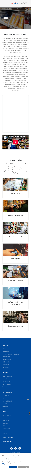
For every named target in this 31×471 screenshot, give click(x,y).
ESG (3, 426)
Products (5, 372)
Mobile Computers (7, 376)
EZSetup (4, 403)
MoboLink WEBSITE (15, 452)
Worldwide (5, 420)
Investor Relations (7, 437)
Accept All (12, 467)
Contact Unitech (6, 441)
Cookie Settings (23, 467)
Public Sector (6, 367)
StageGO (5, 406)
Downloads (5, 396)
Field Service (6, 362)
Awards (4, 418)
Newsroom (5, 423)
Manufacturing (6, 359)
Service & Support (7, 392)
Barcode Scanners (7, 379)
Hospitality (5, 351)
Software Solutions (8, 387)
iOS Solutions (6, 381)
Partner (4, 434)
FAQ (3, 398)
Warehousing (6, 357)
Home (4, 9)
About (4, 411)
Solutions (11, 9)
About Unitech (6, 415)
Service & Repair (7, 401)
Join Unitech (6, 428)
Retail (19, 9)
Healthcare (5, 364)
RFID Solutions (6, 384)
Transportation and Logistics (10, 354)
